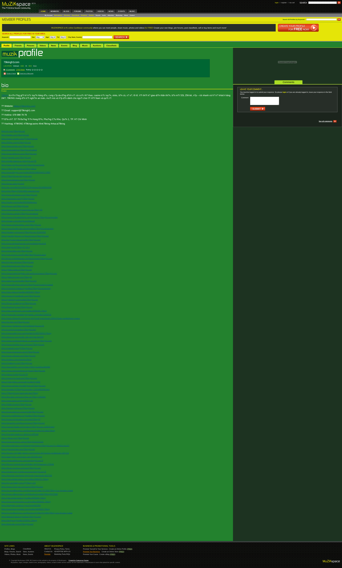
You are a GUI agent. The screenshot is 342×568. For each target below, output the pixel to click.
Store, (25, 552)
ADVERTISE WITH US (62, 551)
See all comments (325, 121)
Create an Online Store (110, 552)
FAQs (68, 554)
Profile (6, 46)
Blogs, (6, 552)
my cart (292, 3)
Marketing (119, 15)
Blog (75, 46)
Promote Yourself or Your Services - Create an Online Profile (105, 549)
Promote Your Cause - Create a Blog (96, 554)
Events (64, 46)
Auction (91, 15)
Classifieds (75, 15)
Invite (104, 15)
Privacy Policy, (59, 549)
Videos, (7, 554)
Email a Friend (11, 73)
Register (47, 554)
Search (98, 15)
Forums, (12, 552)
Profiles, (7, 549)
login (277, 3)
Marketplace (58, 15)
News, (25, 554)
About (126, 15)
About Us (47, 549)
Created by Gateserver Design (79, 560)
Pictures (30, 46)
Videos (43, 46)
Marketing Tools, (60, 554)
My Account (49, 15)
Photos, (13, 554)
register (284, 3)
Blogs (13, 549)
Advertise (111, 15)
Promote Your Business (91, 552)
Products (84, 15)
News (53, 46)
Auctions (97, 46)
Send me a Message (26, 73)
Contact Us (48, 551)
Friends (18, 46)
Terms (67, 549)
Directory (67, 15)
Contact (132, 15)
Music (85, 46)
